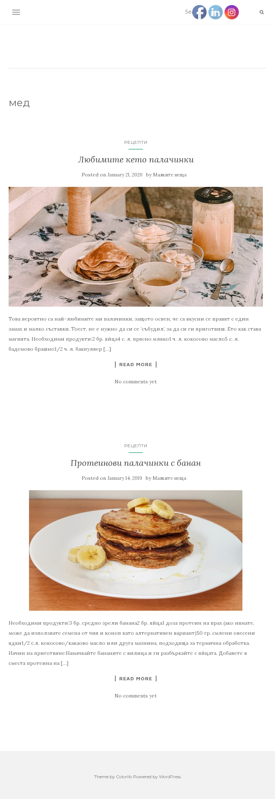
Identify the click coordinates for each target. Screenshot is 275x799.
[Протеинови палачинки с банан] (136, 550)
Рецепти (136, 142)
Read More (135, 364)
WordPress (170, 776)
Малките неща (170, 175)
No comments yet (136, 381)
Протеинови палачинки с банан (136, 462)
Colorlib (124, 776)
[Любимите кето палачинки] (136, 247)
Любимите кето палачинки (136, 159)
